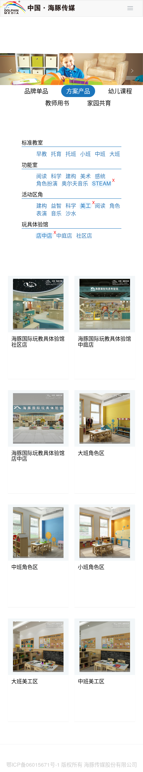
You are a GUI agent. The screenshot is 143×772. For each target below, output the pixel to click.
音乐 (56, 213)
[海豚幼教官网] (37, 7)
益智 (56, 205)
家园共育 (99, 103)
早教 (41, 154)
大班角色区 (91, 453)
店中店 (44, 235)
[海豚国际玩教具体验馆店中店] (38, 418)
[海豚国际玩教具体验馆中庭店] (104, 303)
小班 (85, 154)
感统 (100, 176)
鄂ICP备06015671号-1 (33, 764)
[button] (11, 69)
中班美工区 (91, 681)
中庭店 (64, 235)
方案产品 (78, 91)
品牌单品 (36, 91)
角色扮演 (47, 183)
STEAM (101, 183)
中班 (100, 154)
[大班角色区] (104, 418)
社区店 (84, 235)
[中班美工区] (104, 646)
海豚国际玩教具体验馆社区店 (38, 341)
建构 (71, 176)
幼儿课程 (120, 91)
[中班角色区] (38, 532)
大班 (114, 154)
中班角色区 (24, 567)
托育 (56, 154)
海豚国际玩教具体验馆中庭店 (104, 341)
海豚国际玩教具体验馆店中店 (38, 456)
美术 (85, 176)
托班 (71, 154)
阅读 (41, 176)
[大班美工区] (38, 646)
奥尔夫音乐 (75, 183)
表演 (41, 213)
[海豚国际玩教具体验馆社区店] (38, 303)
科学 (56, 176)
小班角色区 (91, 567)
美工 (85, 205)
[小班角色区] (104, 532)
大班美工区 (24, 681)
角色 (114, 205)
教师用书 (57, 103)
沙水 (71, 213)
